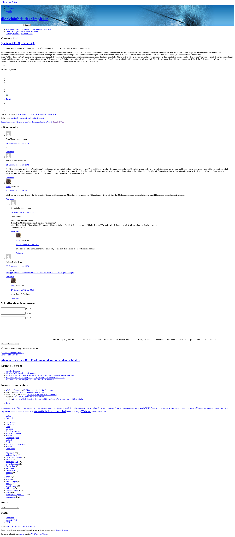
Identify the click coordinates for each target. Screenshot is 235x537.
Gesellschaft (10, 470)
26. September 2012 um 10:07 (27, 245)
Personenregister (12, 438)
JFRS (178, 408)
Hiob (8, 427)
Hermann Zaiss (157, 408)
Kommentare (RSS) (29, 526)
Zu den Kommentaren (8, 122)
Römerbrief (10, 449)
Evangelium (10, 466)
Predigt (217, 408)
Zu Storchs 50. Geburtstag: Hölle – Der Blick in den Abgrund (30, 380)
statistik (9, 11)
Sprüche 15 (21, 411)
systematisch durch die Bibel (28, 118)
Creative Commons (62, 530)
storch (8, 187)
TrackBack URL (58, 122)
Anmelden (10, 518)
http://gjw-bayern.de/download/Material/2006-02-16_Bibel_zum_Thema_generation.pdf (40, 272)
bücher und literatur (13, 457)
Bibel (7, 408)
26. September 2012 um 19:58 (17, 266)
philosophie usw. (12, 490)
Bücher (20, 408)
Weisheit (41, 118)
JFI (7, 475)
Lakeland (9, 429)
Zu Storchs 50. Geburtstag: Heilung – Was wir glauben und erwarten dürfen (35, 378)
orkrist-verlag (11, 486)
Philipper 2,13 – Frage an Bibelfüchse (29, 392)
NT (213, 408)
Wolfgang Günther (13, 390)
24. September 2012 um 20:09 (17, 165)
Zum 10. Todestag (13, 371)
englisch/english (12, 462)
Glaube (118, 408)
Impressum (10, 8)
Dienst (47, 408)
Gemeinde (101, 408)
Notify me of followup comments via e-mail (21, 348)
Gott (123, 408)
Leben (188, 408)
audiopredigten (11, 455)
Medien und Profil (28, 29)
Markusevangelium (13, 433)
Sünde (68, 412)
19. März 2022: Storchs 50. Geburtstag (21, 373)
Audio (3, 408)
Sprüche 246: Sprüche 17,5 (13, 353)
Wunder (94, 412)
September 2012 (23, 114)
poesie (8, 492)
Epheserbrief (11, 422)
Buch (14, 408)
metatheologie (11, 481)
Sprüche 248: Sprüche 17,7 (11, 355)
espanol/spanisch (12, 464)
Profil (8, 442)
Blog (11, 408)
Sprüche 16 (28, 411)
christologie (26, 408)
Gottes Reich (129, 408)
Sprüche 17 (14, 118)
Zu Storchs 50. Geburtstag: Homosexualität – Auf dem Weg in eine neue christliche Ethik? (41, 375)
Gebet (94, 408)
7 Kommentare (53, 114)
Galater (88, 408)
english (65, 408)
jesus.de (173, 408)
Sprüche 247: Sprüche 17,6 (18, 43)
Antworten (10, 152)
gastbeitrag (10, 468)
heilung (147, 407)
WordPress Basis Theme (39, 534)
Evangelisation (81, 408)
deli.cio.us (41, 408)
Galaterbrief (10, 424)
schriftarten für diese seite (15, 444)
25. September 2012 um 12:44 (17, 191)
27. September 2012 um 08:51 (22, 290)
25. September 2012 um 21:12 (22, 212)
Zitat (104, 412)
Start (7, 6)
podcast (9, 440)
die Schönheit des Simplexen (24, 19)
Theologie (76, 411)
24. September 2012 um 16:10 (17, 143)
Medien (9, 435)
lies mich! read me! (13, 431)
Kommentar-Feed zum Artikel (42, 122)
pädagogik (10, 488)
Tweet (8, 99)
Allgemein (10, 453)
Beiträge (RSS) (16, 526)
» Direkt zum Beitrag (9, 2)
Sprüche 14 (14, 411)
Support (9, 13)
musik (8, 484)
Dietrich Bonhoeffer (55, 408)
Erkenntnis (72, 408)
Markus (199, 408)
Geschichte (110, 408)
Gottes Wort (22, 31)
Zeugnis (100, 412)
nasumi (21, 534)
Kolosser (182, 408)
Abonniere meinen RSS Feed (40, 360)
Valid (12, 520)
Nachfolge (208, 408)
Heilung (19, 34)
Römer (221, 408)
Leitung (193, 408)
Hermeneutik (166, 408)
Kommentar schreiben (24, 122)
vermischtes (10, 497)
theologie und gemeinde (39, 114)
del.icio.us (33, 408)
